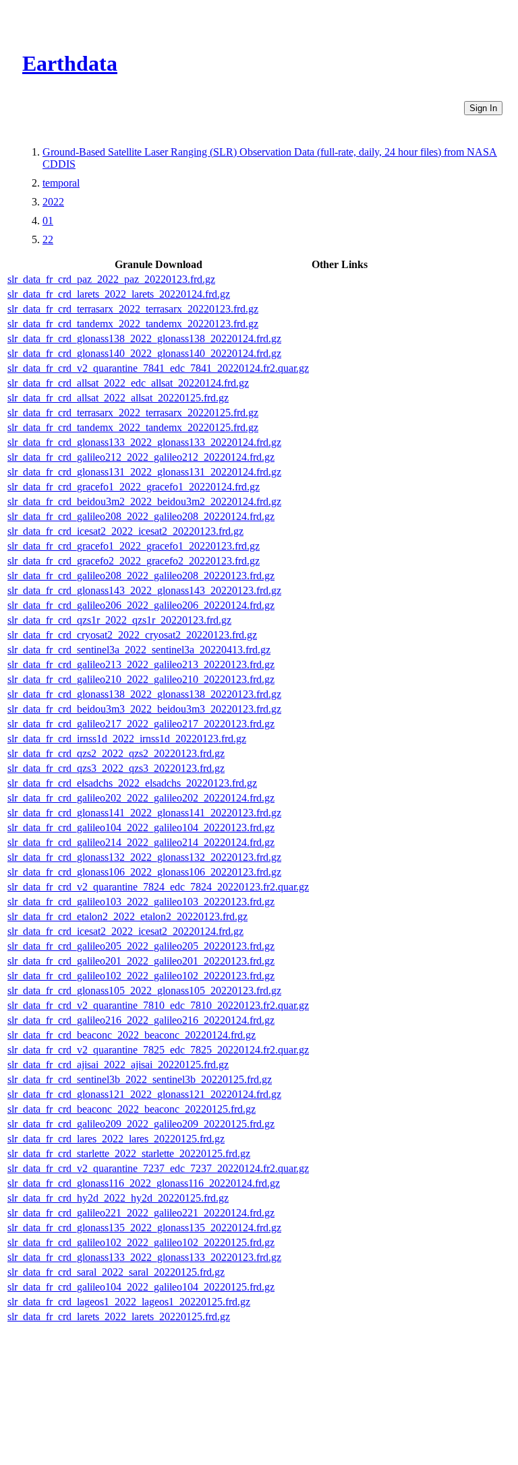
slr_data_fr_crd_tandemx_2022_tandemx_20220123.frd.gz (132, 323)
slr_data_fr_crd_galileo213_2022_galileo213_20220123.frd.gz (141, 664)
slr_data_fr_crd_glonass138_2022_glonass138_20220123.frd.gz (144, 694)
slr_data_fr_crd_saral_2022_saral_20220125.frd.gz (116, 1272)
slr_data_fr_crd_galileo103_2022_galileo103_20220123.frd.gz (141, 901)
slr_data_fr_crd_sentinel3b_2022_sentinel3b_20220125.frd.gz (139, 1079)
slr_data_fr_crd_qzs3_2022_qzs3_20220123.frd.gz (116, 768)
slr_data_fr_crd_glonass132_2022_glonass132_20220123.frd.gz (144, 857)
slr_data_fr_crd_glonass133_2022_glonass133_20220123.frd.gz (144, 1257)
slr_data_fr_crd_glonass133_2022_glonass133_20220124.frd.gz (144, 442)
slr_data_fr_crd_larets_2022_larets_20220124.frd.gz (118, 294)
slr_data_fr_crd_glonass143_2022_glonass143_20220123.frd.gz (144, 590)
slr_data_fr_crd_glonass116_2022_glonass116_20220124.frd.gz (143, 1183)
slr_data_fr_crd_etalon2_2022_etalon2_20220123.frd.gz (127, 916)
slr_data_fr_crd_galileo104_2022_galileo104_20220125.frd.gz (141, 1287)
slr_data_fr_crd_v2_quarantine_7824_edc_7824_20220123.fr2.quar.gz (158, 886)
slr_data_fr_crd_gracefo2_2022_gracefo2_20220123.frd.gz (133, 560)
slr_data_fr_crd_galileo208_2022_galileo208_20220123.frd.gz (141, 575)
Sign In (483, 108)
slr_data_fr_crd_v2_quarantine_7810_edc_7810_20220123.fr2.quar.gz (158, 1005)
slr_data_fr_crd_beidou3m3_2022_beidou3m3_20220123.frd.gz (144, 709)
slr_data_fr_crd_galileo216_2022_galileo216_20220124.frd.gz (141, 1020)
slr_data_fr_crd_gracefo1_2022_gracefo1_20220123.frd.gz (133, 546)
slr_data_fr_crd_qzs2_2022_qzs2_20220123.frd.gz (116, 753)
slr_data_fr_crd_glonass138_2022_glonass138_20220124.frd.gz (144, 338)
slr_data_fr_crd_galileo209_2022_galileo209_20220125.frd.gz (141, 1124)
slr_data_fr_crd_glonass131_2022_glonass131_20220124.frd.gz (144, 472)
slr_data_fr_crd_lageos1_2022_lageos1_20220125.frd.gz (128, 1301)
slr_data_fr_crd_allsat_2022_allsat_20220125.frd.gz (118, 397)
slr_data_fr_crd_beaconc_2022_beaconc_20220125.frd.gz (131, 1109)
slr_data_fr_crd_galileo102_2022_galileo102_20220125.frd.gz (141, 1242)
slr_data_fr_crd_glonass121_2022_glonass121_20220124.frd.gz (144, 1094)
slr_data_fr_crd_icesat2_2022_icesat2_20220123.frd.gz (125, 531)
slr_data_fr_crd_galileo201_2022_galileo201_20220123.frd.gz (141, 961)
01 (47, 220)
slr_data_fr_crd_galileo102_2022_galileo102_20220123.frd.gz (141, 975)
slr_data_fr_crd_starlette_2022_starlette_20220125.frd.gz (128, 1153)
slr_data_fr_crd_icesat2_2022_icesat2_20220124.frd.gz (125, 931)
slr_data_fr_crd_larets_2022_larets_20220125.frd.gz (118, 1316)
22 (47, 239)
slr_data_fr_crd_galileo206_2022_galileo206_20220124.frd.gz (141, 605)
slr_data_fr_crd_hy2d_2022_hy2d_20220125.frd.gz (118, 1198)
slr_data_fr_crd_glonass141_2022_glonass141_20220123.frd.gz (144, 812)
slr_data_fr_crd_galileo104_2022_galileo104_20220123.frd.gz (141, 827)
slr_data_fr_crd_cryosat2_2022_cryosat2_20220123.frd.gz (132, 635)
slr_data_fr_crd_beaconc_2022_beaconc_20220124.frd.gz (131, 1035)
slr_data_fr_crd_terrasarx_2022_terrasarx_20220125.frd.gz (132, 412)
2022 (53, 201)
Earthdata (69, 63)
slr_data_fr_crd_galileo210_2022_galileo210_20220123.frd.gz (141, 679)
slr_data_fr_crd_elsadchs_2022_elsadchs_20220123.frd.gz (132, 783)
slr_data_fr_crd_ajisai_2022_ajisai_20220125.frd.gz (118, 1064)
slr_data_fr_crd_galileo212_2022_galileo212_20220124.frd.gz (141, 457)
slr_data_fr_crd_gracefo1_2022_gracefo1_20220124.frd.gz (133, 486)
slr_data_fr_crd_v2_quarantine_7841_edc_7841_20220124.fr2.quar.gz (158, 368)
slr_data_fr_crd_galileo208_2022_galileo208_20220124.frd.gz (141, 516)
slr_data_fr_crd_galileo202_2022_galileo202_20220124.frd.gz (141, 798)
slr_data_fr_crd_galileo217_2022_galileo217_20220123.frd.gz (141, 723)
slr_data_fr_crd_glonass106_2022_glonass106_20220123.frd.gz (144, 872)
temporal (61, 183)
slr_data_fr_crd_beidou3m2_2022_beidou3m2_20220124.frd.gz (144, 501)
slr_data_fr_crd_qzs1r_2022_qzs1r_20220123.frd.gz (119, 620)
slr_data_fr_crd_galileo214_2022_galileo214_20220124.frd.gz (141, 842)
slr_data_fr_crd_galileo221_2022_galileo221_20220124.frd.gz (141, 1212)
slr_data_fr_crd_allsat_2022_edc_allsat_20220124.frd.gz (128, 383)
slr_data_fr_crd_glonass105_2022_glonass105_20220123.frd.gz (144, 990)
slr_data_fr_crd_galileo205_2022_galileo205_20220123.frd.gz (141, 946)
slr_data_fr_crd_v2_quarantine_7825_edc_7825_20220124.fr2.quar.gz (158, 1049)
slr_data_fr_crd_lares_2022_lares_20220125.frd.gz (116, 1138)
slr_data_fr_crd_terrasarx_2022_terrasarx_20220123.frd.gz (132, 309)
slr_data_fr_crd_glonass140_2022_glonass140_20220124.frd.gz (144, 353)
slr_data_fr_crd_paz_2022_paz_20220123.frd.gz (111, 279)
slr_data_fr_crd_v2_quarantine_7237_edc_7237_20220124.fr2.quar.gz (158, 1168)
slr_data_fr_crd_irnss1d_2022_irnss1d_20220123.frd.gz (126, 738)
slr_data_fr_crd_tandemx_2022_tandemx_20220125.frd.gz (132, 427)
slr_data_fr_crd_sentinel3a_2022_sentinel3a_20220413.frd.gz (138, 649)
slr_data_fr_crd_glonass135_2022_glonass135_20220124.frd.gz (144, 1227)
